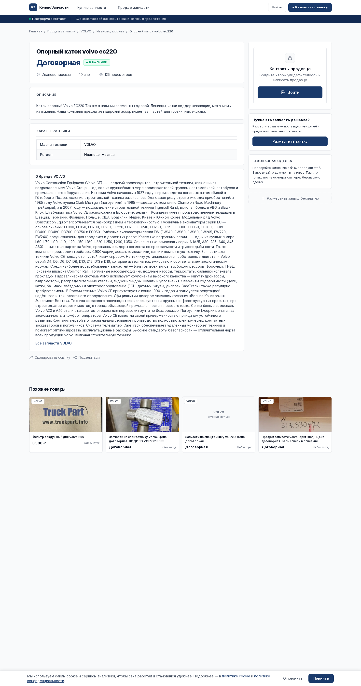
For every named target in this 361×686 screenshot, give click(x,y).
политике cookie (236, 676)
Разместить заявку (290, 141)
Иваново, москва (110, 31)
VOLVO (86, 31)
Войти (277, 7)
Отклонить (293, 678)
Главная (35, 31)
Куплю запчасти (91, 7)
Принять (321, 678)
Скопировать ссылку (52, 357)
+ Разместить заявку (310, 7)
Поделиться (89, 357)
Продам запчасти (134, 7)
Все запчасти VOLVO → (55, 343)
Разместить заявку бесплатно (293, 198)
